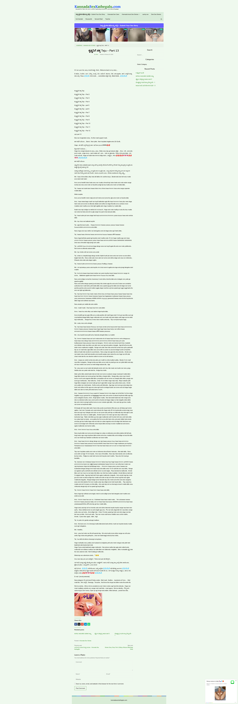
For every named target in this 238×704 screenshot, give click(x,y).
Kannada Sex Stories (85, 640)
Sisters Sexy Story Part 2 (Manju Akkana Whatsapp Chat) (119, 647)
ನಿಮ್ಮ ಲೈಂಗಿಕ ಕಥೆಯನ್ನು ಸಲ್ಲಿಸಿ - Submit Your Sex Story (119, 25)
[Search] (161, 19)
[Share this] (75, 624)
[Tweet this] (79, 624)
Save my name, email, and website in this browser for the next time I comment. (100, 684)
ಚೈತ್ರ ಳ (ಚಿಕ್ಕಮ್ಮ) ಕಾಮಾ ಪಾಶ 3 (102, 633)
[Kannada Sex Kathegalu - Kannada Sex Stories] (97, 6)
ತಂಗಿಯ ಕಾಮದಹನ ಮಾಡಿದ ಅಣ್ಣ (82, 633)
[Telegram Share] (85, 624)
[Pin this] (82, 624)
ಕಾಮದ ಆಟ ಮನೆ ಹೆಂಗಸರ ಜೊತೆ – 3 (145, 86)
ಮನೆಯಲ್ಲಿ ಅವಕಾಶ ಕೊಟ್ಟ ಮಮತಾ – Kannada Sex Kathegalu (86, 647)
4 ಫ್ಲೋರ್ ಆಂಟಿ (140, 73)
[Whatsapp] (88, 624)
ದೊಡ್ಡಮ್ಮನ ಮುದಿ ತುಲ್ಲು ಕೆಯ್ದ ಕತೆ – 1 (123, 634)
